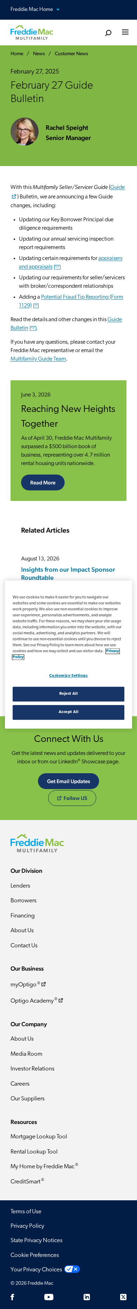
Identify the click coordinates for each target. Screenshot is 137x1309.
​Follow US (75, 798)
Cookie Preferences (35, 1255)
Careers (20, 1084)
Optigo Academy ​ (34, 1000)
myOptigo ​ (25, 984)
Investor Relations (32, 1069)
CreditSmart (27, 1181)
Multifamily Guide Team (38, 359)
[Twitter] (123, 1297)
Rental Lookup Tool (34, 1152)
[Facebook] (12, 1297)
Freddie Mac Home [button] (32, 9)
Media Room (27, 1054)
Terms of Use (26, 1212)
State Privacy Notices (37, 1241)
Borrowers (24, 901)
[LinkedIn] (87, 1297)
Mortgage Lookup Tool (39, 1137)
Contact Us (24, 946)
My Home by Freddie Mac (44, 1166)
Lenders (20, 886)
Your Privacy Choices (36, 1270)
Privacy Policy (27, 1226)
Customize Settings (68, 676)
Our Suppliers (28, 1099)
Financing (23, 916)
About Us (22, 931)
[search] (108, 33)
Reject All (68, 694)
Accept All (69, 712)
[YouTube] (48, 1297)
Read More (43, 482)
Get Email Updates (68, 781)
